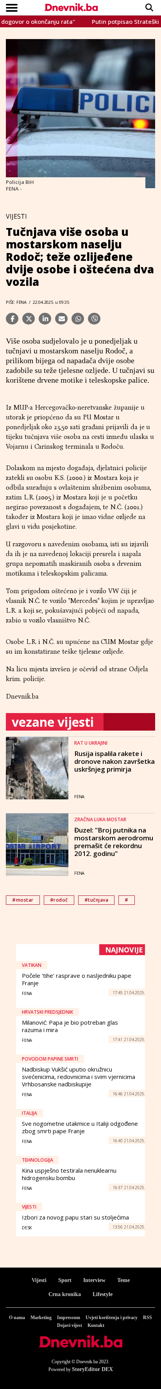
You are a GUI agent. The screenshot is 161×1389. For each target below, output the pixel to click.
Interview (94, 1280)
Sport (65, 1280)
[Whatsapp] (78, 319)
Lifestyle (103, 1294)
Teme (123, 1280)
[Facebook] (12, 319)
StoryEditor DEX (92, 1369)
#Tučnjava (96, 900)
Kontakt (96, 1325)
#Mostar (23, 900)
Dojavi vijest (69, 1325)
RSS (147, 1317)
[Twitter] (28, 319)
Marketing (41, 1317)
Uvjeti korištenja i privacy (112, 1317)
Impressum (68, 1317)
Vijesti (39, 1280)
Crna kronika (64, 1294)
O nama (17, 1317)
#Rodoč (59, 900)
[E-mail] (61, 319)
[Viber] (94, 319)
